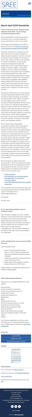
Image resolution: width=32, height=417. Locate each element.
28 (19, 360)
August (14, 349)
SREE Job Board (18, 369)
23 (11, 360)
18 (14, 358)
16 (11, 358)
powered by (12, 414)
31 (13, 362)
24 (13, 360)
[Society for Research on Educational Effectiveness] (9, 8)
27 (17, 360)
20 (17, 358)
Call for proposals (10, 174)
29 (20, 360)
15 (20, 356)
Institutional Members (23, 373)
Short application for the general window (16, 176)
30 (11, 362)
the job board (12, 269)
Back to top (15, 410)
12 (16, 356)
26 (16, 360)
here (2, 381)
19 (16, 358)
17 (13, 358)
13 (17, 356)
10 (13, 356)
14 (19, 356)
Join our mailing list (6, 376)
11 (14, 356)
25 (14, 360)
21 (19, 358)
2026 (18, 349)
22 (20, 358)
